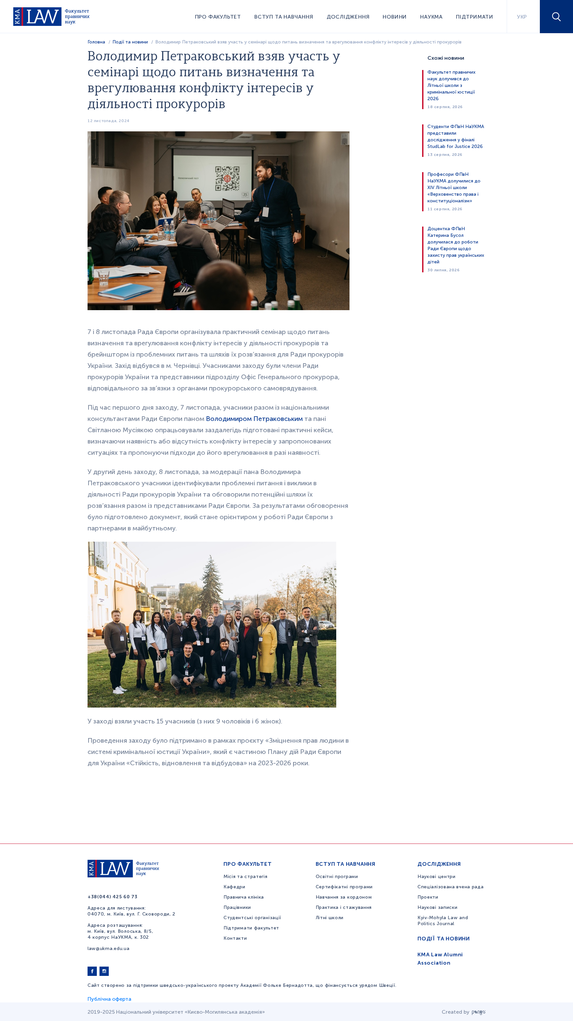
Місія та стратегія (245, 876)
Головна (96, 42)
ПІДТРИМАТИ (474, 17)
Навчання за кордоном (344, 897)
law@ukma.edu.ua (109, 948)
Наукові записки (437, 907)
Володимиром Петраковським (254, 419)
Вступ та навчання (283, 17)
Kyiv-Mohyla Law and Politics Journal (442, 920)
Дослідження (348, 17)
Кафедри (234, 887)
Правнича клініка (243, 897)
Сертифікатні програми (344, 887)
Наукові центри (436, 876)
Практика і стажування (344, 907)
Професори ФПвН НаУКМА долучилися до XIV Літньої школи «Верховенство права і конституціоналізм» (453, 187)
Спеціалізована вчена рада (450, 887)
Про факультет (218, 17)
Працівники (237, 907)
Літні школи (330, 917)
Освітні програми (337, 876)
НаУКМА (431, 17)
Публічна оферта (109, 999)
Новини (395, 17)
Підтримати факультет (251, 928)
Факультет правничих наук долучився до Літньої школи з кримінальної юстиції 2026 (451, 85)
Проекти (427, 897)
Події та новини (130, 42)
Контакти (235, 938)
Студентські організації (252, 917)
